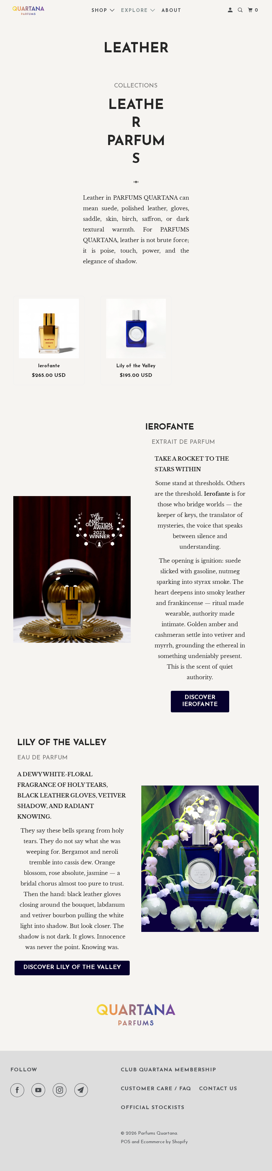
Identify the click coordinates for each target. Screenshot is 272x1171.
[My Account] (231, 10)
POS (125, 1142)
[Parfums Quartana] (28, 10)
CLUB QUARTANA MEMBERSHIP (168, 1070)
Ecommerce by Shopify (164, 1142)
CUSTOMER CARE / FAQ (156, 1089)
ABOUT (171, 10)
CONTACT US (218, 1089)
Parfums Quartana (157, 1133)
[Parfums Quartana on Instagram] (61, 1090)
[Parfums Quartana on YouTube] (40, 1090)
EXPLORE (135, 10)
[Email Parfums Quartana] (82, 1090)
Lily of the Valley (135, 366)
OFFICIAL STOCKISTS (152, 1107)
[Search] (241, 10)
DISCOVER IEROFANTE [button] (200, 701)
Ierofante (49, 366)
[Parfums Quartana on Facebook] (18, 1090)
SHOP (101, 10)
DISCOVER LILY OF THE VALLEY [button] (72, 968)
